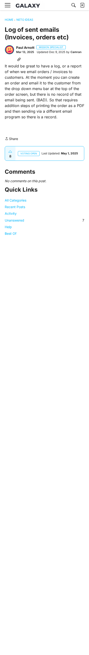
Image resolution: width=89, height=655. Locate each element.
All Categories (15, 200)
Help (8, 227)
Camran (75, 52)
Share (11, 139)
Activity (11, 213)
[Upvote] (10, 151)
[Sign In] (82, 5)
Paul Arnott (25, 47)
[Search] (73, 5)
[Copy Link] (19, 59)
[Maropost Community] (29, 5)
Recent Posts (15, 207)
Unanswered (44, 220)
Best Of (10, 233)
